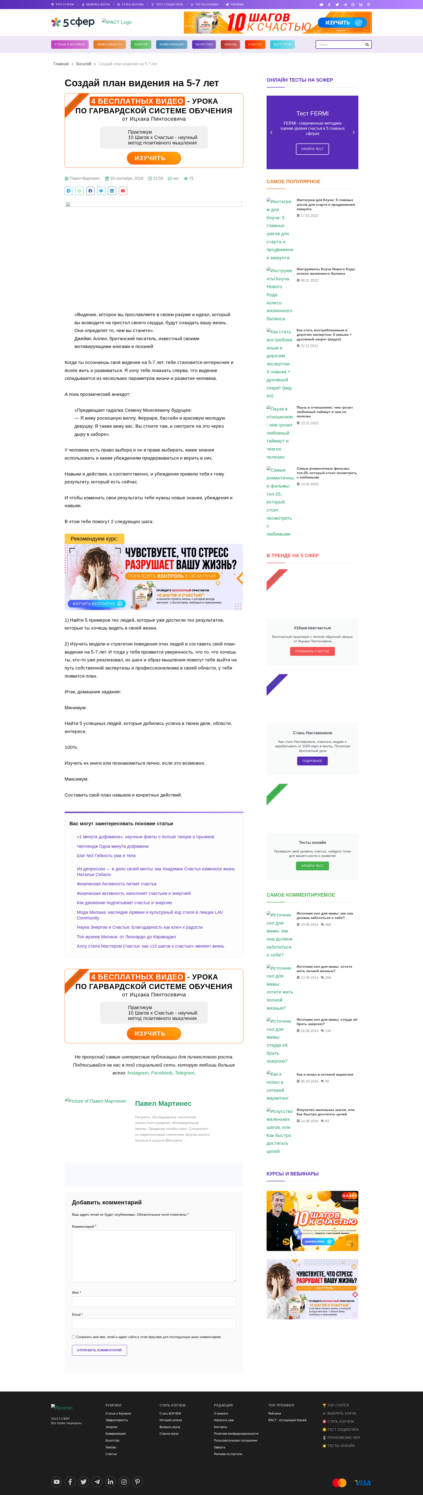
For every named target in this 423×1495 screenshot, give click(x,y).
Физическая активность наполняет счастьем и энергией (134, 893)
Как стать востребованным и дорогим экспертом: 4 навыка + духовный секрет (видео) (324, 334)
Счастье (255, 44)
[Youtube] (321, 4)
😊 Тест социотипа (340, 1429)
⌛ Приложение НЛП (341, 1438)
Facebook (161, 1072)
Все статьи (283, 44)
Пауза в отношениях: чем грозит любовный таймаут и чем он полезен (325, 411)
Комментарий (84, 1226)
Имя (76, 1292)
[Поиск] (367, 44)
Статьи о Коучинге (70, 44)
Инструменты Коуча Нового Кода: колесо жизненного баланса (326, 271)
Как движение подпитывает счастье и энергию (124, 902)
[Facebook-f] (329, 4)
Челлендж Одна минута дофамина (113, 846)
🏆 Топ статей (335, 1405)
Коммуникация (172, 44)
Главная (61, 64)
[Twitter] (337, 4)
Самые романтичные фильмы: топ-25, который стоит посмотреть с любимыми (327, 472)
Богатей (83, 64)
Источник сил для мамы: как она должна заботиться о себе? (325, 915)
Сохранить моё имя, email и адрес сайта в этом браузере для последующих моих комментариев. (149, 1337)
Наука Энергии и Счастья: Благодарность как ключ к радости (140, 927)
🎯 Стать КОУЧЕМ (338, 1421)
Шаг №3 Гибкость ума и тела (106, 855)
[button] (69, 191)
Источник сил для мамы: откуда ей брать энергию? (327, 1022)
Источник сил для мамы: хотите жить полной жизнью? (324, 969)
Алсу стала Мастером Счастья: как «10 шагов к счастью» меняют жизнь (150, 946)
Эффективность (110, 44)
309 (328, 924)
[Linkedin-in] (361, 4)
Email (77, 1314)
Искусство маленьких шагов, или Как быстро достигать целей (326, 1112)
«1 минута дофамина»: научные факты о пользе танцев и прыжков (145, 836)
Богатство (204, 44)
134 (328, 1030)
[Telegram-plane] (345, 4)
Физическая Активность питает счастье (117, 883)
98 (327, 1081)
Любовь (230, 44)
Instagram (138, 1072)
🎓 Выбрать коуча (339, 1413)
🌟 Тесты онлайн (338, 1446)
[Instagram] (353, 4)
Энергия (141, 44)
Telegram (184, 1072)
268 (328, 977)
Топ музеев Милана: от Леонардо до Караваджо (126, 936)
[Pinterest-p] (369, 4)
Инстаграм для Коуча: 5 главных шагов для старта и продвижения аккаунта (326, 204)
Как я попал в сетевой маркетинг (325, 1074)
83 (327, 1121)
